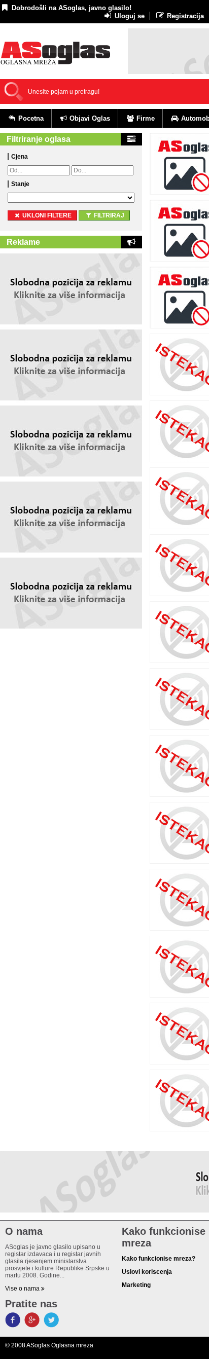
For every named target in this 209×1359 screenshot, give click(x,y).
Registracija (184, 16)
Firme (144, 118)
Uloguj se (129, 16)
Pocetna (30, 118)
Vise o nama (23, 1288)
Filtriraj (108, 215)
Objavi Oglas (88, 118)
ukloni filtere (46, 215)
